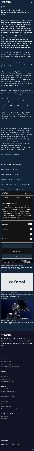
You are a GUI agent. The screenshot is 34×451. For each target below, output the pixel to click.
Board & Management (8, 391)
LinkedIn (4, 418)
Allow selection (17, 251)
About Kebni (5, 389)
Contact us (4, 416)
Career (3, 394)
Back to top (4, 449)
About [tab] (28, 197)
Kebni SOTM (5, 376)
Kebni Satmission (6, 379)
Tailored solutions (6, 364)
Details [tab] (17, 197)
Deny (17, 256)
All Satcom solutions (7, 381)
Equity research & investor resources (13, 409)
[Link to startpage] (6, 2)
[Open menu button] (32, 2)
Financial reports (6, 406)
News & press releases (8, 396)
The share (4, 404)
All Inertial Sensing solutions (10, 366)
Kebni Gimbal (5, 374)
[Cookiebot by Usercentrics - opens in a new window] (25, 193)
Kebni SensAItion (6, 361)
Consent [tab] (6, 197)
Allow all (17, 246)
